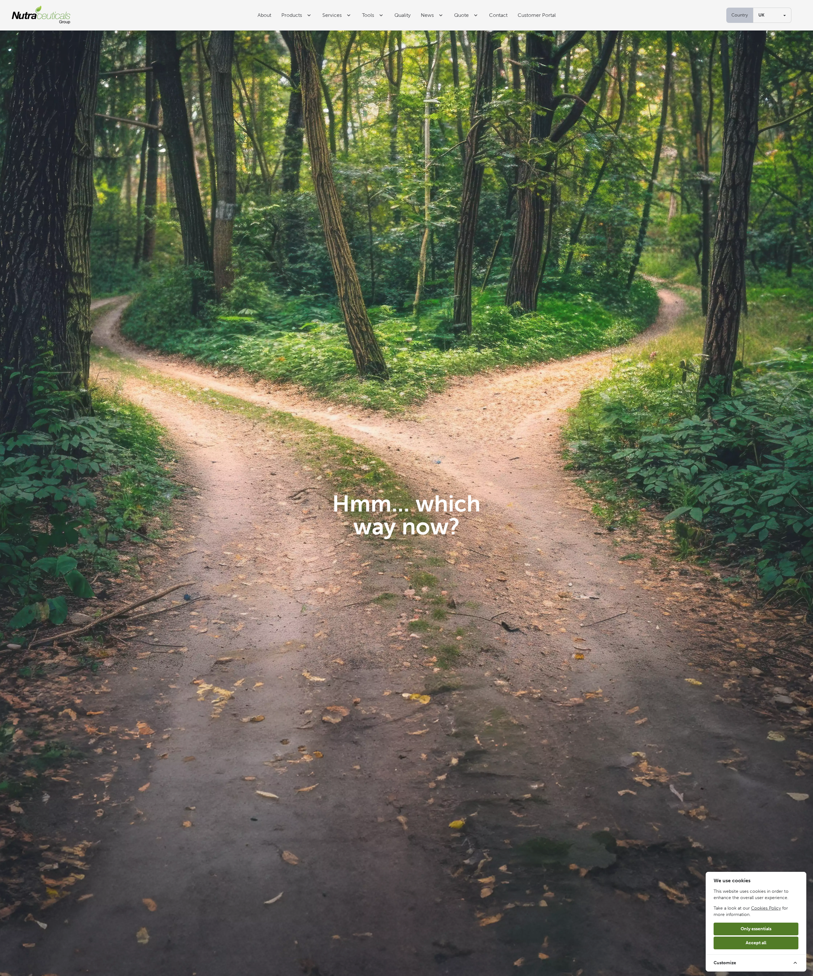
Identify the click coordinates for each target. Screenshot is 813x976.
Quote (461, 15)
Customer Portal (537, 15)
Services (332, 15)
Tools (368, 15)
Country (739, 15)
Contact (498, 15)
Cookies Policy (766, 908)
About (264, 15)
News (427, 15)
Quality (402, 15)
